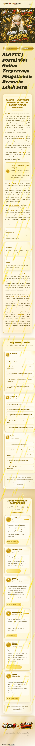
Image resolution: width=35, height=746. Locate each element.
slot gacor (12, 183)
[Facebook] (20, 740)
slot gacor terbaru (18, 296)
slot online (20, 138)
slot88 (12, 210)
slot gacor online (14, 205)
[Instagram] (13, 740)
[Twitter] (16, 740)
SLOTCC (24, 120)
